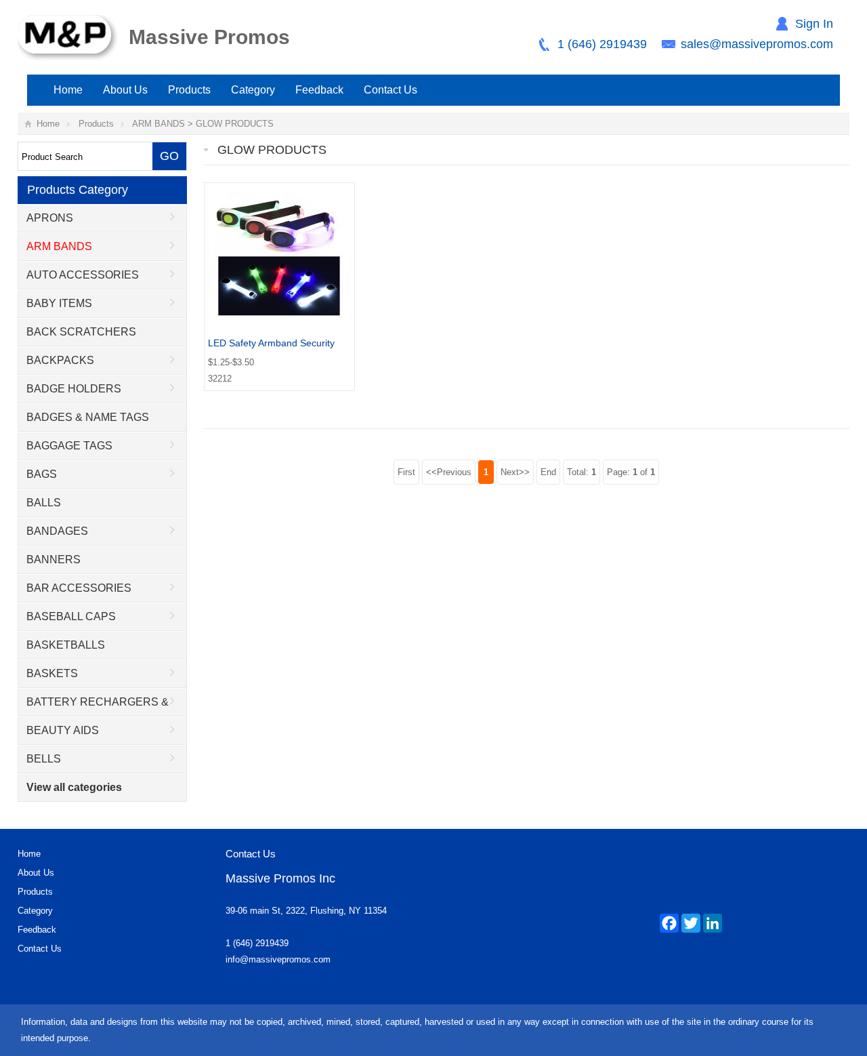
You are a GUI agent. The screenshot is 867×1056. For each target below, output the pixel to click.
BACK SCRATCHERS (81, 332)
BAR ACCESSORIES (78, 588)
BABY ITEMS (59, 303)
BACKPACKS (60, 360)
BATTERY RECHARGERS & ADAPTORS (93, 706)
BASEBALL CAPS (71, 616)
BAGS (41, 474)
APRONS (49, 218)
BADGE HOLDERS (73, 388)
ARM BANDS (158, 124)
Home (68, 90)
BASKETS (52, 673)
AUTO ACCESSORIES (82, 275)
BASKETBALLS (65, 645)
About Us (125, 90)
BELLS (43, 759)
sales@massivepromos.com (757, 44)
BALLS (43, 502)
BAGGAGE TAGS (69, 445)
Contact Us (390, 90)
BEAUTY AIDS (62, 730)
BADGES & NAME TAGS (87, 417)
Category (253, 90)
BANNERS (53, 559)
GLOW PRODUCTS (235, 124)
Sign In (814, 24)
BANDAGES (57, 531)
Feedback (319, 90)
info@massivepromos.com (278, 959)
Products (189, 90)
